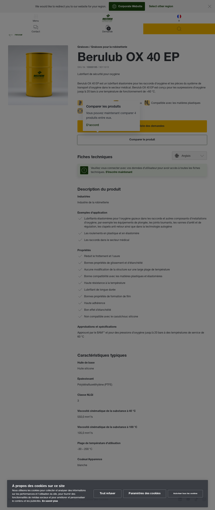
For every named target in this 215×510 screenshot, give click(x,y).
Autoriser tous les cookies (185, 494)
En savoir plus (50, 501)
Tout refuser (107, 493)
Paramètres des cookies (144, 493)
